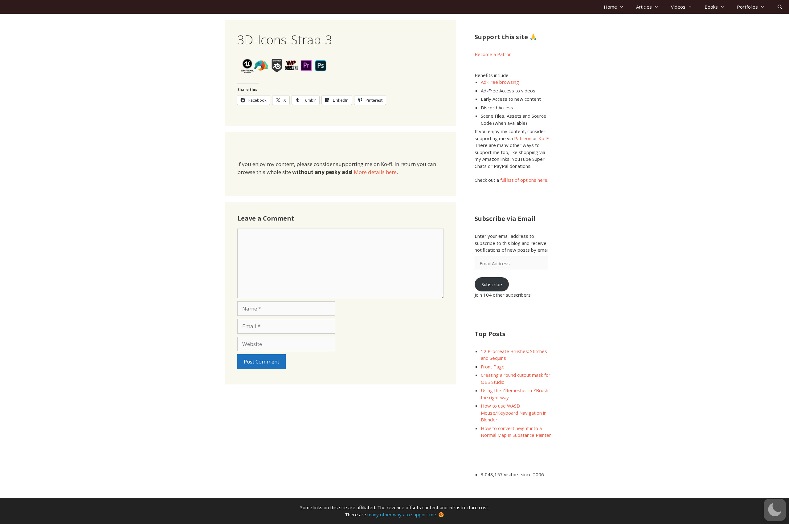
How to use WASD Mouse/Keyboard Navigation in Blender (513, 413)
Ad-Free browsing (500, 82)
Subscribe (491, 284)
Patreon (522, 138)
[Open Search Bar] (780, 7)
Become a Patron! (494, 54)
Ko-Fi (544, 138)
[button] (775, 510)
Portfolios (747, 7)
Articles (644, 7)
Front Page (493, 367)
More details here (375, 172)
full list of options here (523, 180)
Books (711, 7)
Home (610, 7)
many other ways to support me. (402, 514)
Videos (678, 7)
